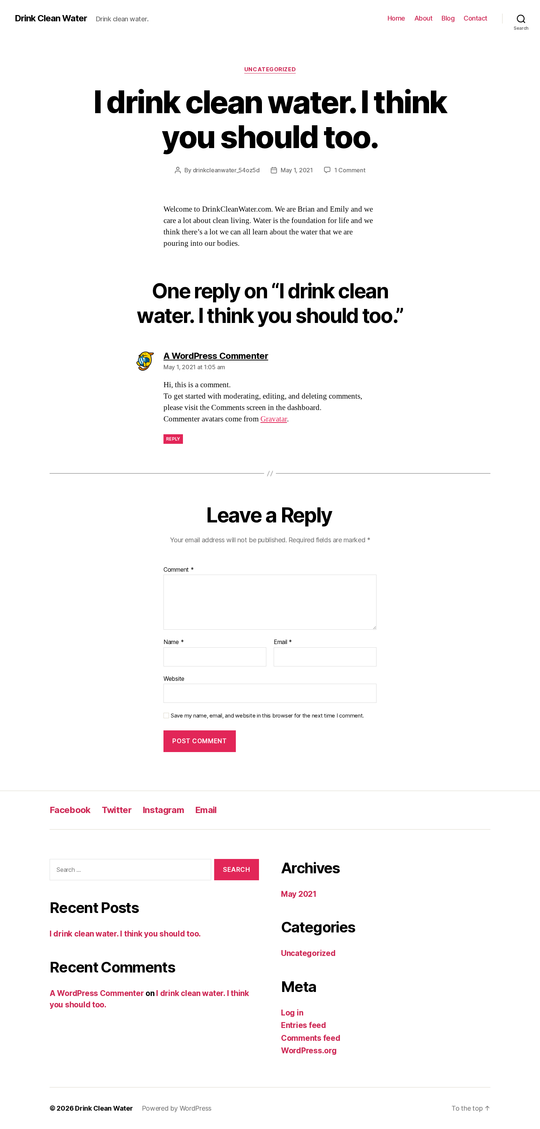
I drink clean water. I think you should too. (125, 933)
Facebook (70, 810)
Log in (292, 1012)
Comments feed (311, 1038)
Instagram (163, 810)
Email (283, 642)
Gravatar (273, 419)
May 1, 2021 (297, 170)
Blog (448, 18)
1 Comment (350, 170)
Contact (475, 18)
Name (173, 642)
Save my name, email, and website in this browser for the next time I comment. (267, 715)
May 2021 (299, 894)
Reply (173, 439)
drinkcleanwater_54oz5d (226, 170)
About (423, 18)
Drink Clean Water (51, 18)
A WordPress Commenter (97, 993)
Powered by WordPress (177, 1108)
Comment (178, 570)
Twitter (117, 810)
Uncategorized (270, 69)
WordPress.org (309, 1050)
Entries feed (303, 1025)
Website (173, 678)
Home (396, 18)
